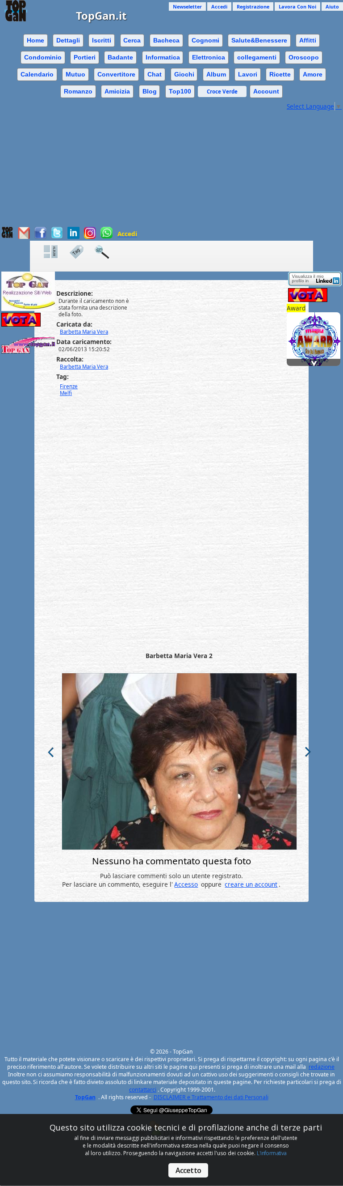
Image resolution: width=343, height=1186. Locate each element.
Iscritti (101, 40)
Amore (312, 74)
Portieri (85, 57)
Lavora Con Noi (297, 6)
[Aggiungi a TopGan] (7, 236)
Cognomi (205, 40)
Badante (120, 57)
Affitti (307, 40)
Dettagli (68, 40)
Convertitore (116, 74)
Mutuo (75, 74)
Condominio (43, 57)
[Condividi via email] (24, 236)
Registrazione (253, 6)
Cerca (132, 40)
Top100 (180, 91)
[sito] (315, 327)
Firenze (69, 386)
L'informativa (271, 1153)
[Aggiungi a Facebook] (40, 236)
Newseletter (187, 6)
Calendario (37, 74)
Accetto (188, 1170)
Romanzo (78, 91)
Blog (149, 91)
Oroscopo (304, 57)
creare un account (251, 884)
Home (35, 40)
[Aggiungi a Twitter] (57, 236)
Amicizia (117, 91)
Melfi (66, 393)
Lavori (247, 74)
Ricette (280, 74)
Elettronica (208, 57)
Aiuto (332, 6)
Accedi (219, 6)
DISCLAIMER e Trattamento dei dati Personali (211, 1097)
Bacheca (166, 40)
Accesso (186, 884)
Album (216, 74)
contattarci (142, 1089)
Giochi (184, 74)
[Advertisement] (171, 173)
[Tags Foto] (80, 252)
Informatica (163, 57)
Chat (154, 74)
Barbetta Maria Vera (84, 366)
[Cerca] (106, 252)
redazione (322, 1067)
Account (266, 91)
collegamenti (256, 57)
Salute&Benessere (259, 40)
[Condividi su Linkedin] (73, 236)
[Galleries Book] (55, 252)
